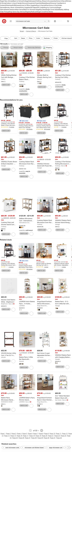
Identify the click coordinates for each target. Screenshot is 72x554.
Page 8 (41, 433)
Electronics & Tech (52, 5)
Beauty (48, 3)
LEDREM (22, 305)
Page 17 (25, 436)
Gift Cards (40, 7)
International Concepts (25, 222)
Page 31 (53, 438)
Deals (7, 9)
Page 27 (27, 438)
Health (11, 5)
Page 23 (63, 436)
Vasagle (3, 166)
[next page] (41, 430)
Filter (6, 38)
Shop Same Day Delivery (17, 12)
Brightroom (4, 304)
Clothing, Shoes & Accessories (46, 1)
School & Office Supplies (28, 5)
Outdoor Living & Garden (14, 3)
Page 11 (58, 433)
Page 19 (38, 436)
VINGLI (3, 79)
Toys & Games (41, 5)
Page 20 (44, 436)
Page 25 (15, 438)
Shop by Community (50, 7)
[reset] (45, 21)
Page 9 (46, 433)
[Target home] (4, 21)
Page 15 (13, 436)
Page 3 (13, 433)
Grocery (24, 3)
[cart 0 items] (68, 21)
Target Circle (41, 12)
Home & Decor (61, 1)
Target (22, 31)
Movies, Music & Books (12, 7)
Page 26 (21, 438)
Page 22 (57, 436)
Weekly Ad (62, 9)
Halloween (32, 1)
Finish (56, 38)
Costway (21, 81)
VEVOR (3, 357)
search (49, 21)
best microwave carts (12, 447)
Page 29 (40, 438)
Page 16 (19, 436)
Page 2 (8, 433)
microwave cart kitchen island (34, 447)
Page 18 (32, 436)
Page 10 (52, 433)
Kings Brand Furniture (43, 305)
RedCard (34, 12)
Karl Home (40, 357)
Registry (28, 12)
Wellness (17, 5)
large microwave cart (55, 447)
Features (47, 38)
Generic (39, 79)
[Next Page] (70, 38)
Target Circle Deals (52, 9)
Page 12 (65, 433)
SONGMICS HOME (7, 402)
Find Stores (49, 12)
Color (38, 38)
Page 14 (7, 436)
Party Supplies (25, 7)
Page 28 (34, 438)
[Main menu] (11, 21)
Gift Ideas (33, 7)
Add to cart (6, 84)
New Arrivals (20, 9)
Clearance (12, 9)
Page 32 (59, 438)
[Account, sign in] (58, 21)
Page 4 (19, 433)
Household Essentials (34, 3)
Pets (7, 5)
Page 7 (35, 433)
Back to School (18, 1)
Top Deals (42, 9)
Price (30, 38)
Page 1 (3, 433)
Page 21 (51, 436)
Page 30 (46, 438)
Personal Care (55, 3)
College (25, 1)
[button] (24, 121)
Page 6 (30, 433)
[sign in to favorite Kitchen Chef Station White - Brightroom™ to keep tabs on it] (13, 309)
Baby (44, 3)
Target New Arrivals (6, 1)
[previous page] (30, 430)
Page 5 (24, 433)
